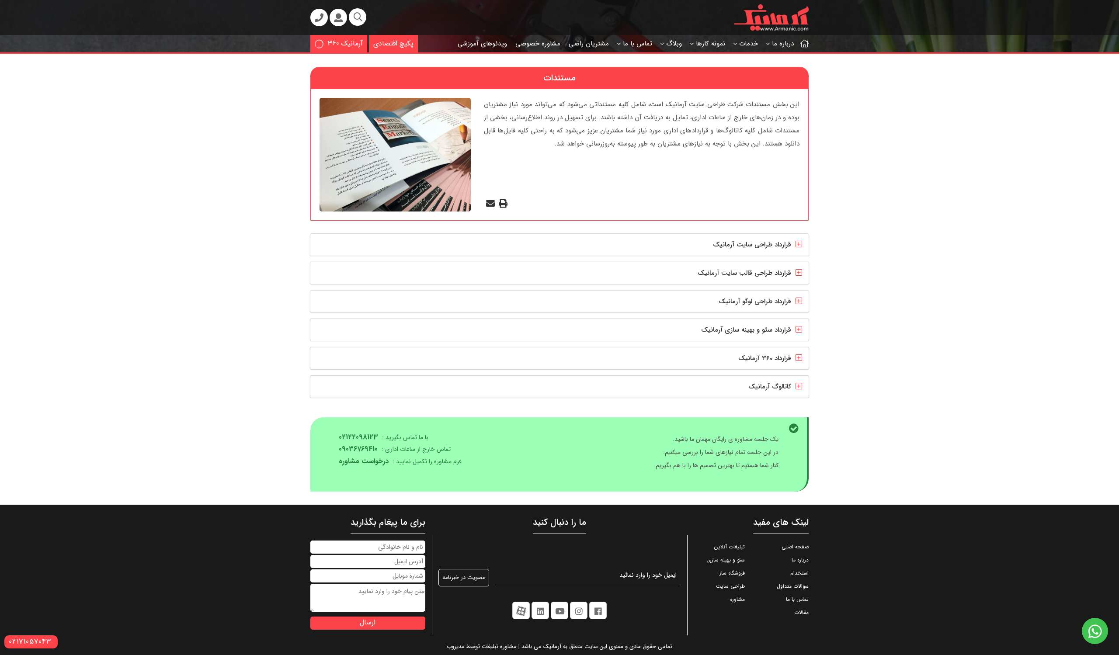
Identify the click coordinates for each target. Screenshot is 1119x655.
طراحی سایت (730, 586)
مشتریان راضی (589, 43)
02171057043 (30, 642)
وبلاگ (674, 43)
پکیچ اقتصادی (393, 43)
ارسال (367, 622)
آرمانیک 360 (345, 43)
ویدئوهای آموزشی (482, 43)
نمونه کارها (710, 43)
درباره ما (783, 43)
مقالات (801, 612)
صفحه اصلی (795, 547)
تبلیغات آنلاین (729, 547)
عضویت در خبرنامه (463, 577)
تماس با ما (637, 43)
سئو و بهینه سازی (726, 560)
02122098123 (358, 437)
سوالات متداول (793, 586)
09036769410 (358, 449)
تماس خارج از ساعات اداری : (395, 449)
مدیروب (456, 646)
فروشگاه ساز (732, 573)
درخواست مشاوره (364, 461)
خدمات (748, 43)
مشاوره (737, 599)
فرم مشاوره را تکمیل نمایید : (400, 462)
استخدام (799, 573)
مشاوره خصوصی (537, 43)
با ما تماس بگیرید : (383, 438)
